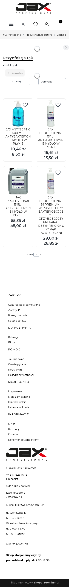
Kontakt (13, 434)
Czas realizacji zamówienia (24, 304)
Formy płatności (18, 315)
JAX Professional (12, 34)
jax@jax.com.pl (16, 492)
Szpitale (61, 34)
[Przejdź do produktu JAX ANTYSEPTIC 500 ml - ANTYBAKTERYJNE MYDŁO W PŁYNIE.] (18, 113)
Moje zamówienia (19, 396)
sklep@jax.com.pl (18, 486)
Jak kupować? (16, 359)
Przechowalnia (17, 402)
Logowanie (15, 391)
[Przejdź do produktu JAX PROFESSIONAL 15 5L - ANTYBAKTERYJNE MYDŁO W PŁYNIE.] (18, 181)
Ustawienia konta (18, 407)
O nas (11, 424)
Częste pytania (17, 364)
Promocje (14, 429)
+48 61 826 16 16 (16, 474)
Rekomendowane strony (23, 439)
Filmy (11, 342)
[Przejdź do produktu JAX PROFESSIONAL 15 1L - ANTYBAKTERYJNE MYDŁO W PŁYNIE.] (51, 113)
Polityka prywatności (21, 375)
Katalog (13, 337)
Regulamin (15, 369)
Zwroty (13, 310)
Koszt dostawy (17, 320)
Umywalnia (17, 73)
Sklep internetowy (33, 582)
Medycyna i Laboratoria (39, 34)
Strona (30, 254)
